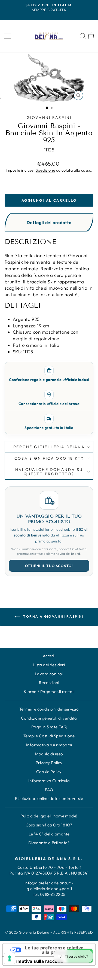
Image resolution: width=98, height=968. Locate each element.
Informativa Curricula (49, 780)
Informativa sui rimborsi (49, 744)
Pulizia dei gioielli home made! (48, 816)
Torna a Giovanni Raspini (53, 616)
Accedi (49, 655)
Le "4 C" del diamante (49, 834)
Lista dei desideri (49, 664)
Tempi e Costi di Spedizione (49, 735)
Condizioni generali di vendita (49, 718)
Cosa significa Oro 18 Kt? (49, 825)
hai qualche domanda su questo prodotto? (49, 471)
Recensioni (49, 682)
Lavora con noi (49, 673)
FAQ (49, 789)
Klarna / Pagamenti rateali (49, 691)
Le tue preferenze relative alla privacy (54, 950)
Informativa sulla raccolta (35, 961)
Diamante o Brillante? (49, 842)
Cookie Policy (49, 771)
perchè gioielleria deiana (49, 446)
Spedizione (45, 170)
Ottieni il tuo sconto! (49, 566)
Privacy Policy (49, 762)
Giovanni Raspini (49, 117)
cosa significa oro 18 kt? (49, 458)
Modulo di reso (49, 753)
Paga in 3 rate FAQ (49, 726)
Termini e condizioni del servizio (49, 709)
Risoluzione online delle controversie (49, 798)
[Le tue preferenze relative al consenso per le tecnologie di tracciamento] (9, 958)
